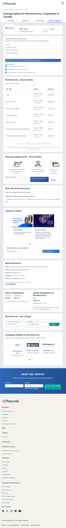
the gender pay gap (45, 309)
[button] (10, 20)
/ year (25, 29)
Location (30, 322)
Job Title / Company (13, 322)
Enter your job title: (10, 177)
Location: (7, 44)
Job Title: (8, 383)
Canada (5, 9)
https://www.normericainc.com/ (20, 270)
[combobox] (33, 47)
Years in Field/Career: (11, 53)
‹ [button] (9, 228)
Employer (11, 9)
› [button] (56, 228)
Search (54, 324)
